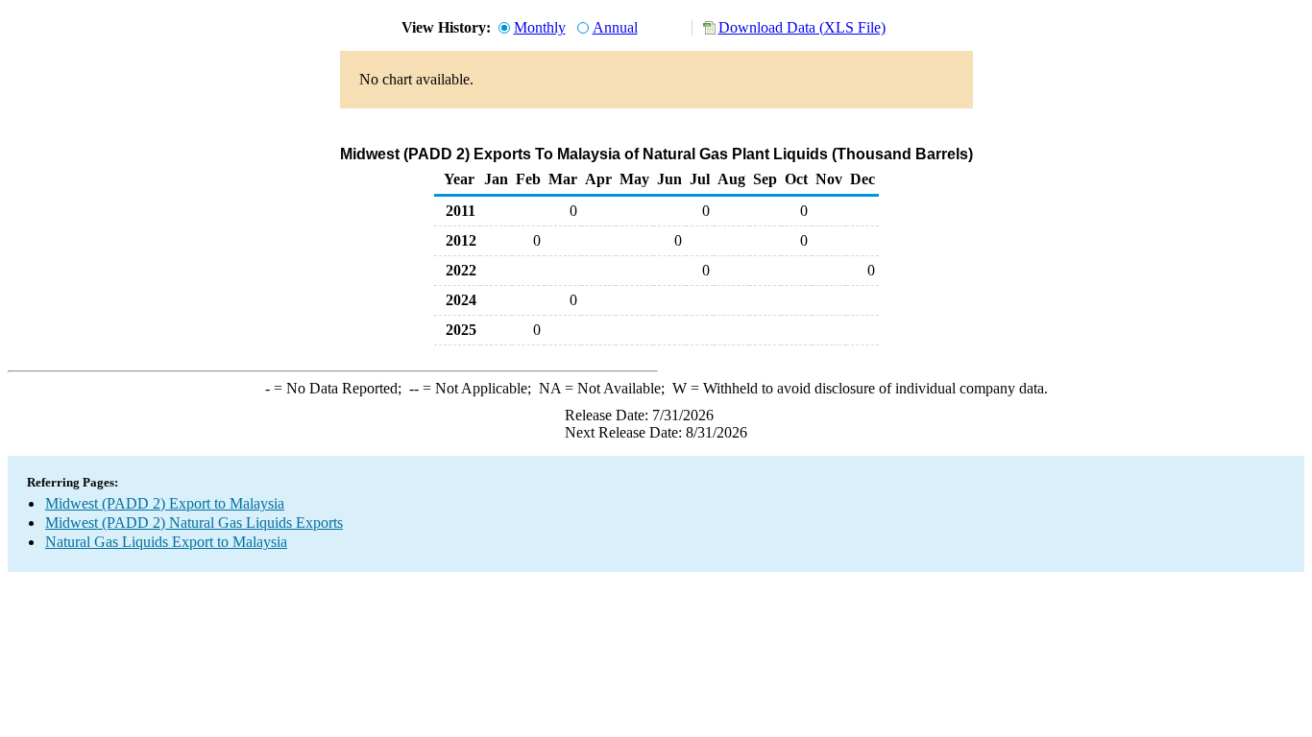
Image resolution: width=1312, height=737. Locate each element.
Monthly (540, 27)
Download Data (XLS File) (802, 27)
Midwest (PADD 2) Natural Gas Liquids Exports (194, 522)
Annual (615, 27)
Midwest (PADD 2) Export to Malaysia (164, 503)
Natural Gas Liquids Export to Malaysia (166, 542)
